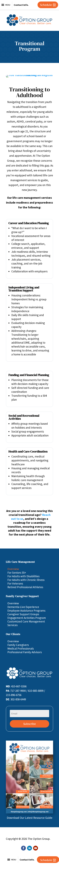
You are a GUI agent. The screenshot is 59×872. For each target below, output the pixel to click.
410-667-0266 (18, 686)
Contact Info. (21, 4)
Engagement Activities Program (26, 618)
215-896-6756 (13, 695)
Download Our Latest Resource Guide (29, 818)
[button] (7, 5)
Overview (13, 569)
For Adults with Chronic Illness (25, 580)
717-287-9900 (18, 690)
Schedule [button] (46, 5)
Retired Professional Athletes (25, 587)
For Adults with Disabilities (23, 576)
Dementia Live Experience (23, 607)
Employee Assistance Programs (26, 610)
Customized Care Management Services (26, 623)
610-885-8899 (35, 690)
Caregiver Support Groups (23, 614)
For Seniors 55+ (16, 572)
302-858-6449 (18, 699)
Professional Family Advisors (24, 652)
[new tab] (29, 812)
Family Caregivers (18, 645)
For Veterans (15, 583)
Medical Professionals (20, 648)
